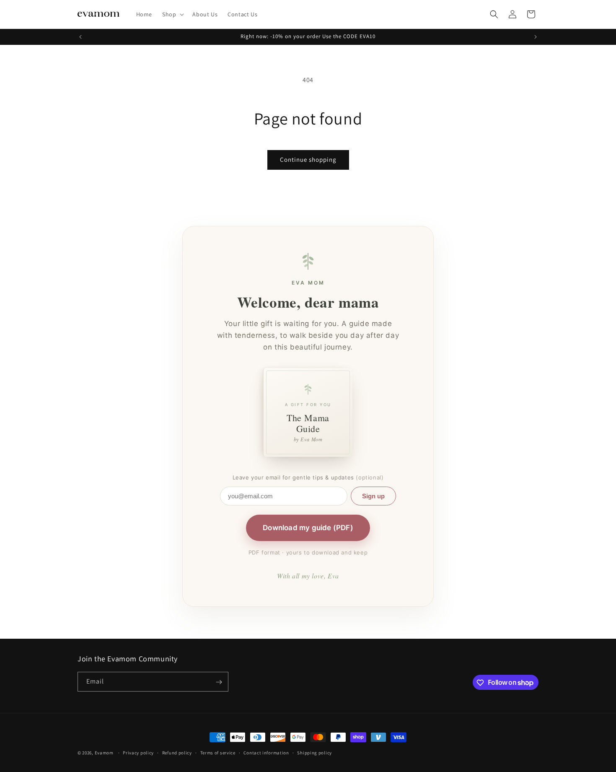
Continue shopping (308, 159)
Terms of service (218, 752)
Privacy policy (138, 752)
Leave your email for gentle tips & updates (308, 477)
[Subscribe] (219, 682)
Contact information (266, 752)
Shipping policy (314, 752)
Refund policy (177, 752)
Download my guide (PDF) (308, 527)
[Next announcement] (535, 37)
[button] (172, 14)
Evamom (104, 753)
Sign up (373, 496)
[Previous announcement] (80, 37)
